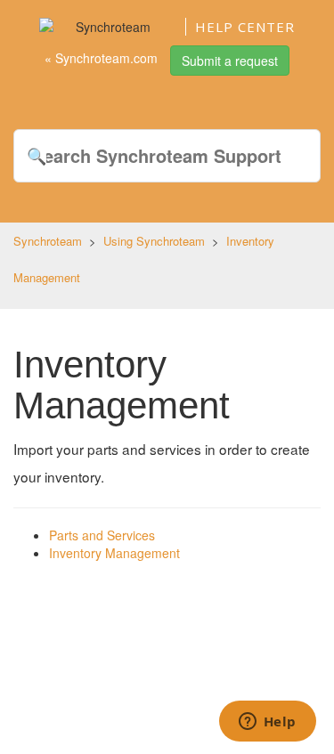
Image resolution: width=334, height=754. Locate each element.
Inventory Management (114, 553)
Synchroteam (47, 240)
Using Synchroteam (154, 240)
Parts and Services (102, 535)
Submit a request (230, 60)
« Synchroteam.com (101, 58)
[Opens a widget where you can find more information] (267, 723)
